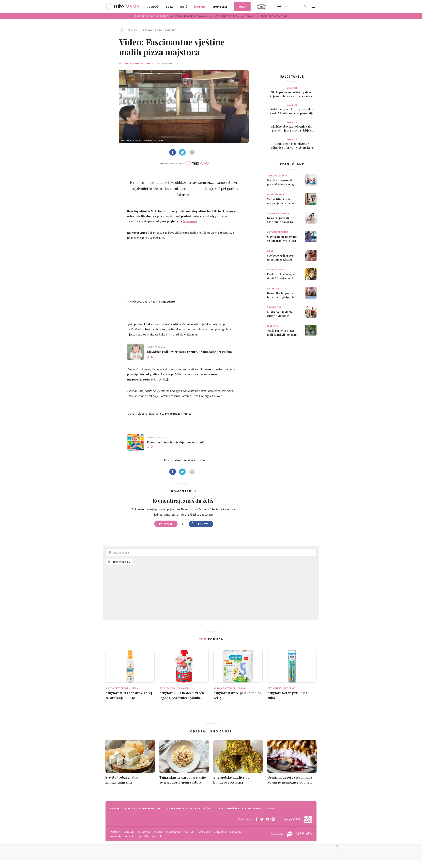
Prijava (203, 523)
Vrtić (150, 356)
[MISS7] (261, 6)
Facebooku (189, 221)
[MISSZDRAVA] (281, 6)
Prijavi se (166, 523)
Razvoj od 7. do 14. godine (159, 30)
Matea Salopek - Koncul (140, 63)
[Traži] (297, 6)
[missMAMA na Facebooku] (256, 819)
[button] (313, 6)
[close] (337, 846)
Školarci (133, 30)
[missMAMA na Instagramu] (273, 819)
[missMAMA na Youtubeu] (268, 819)
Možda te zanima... (157, 347)
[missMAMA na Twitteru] (262, 819)
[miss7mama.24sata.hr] (123, 6)
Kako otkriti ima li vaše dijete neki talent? (176, 442)
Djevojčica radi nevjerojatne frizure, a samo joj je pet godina (189, 352)
